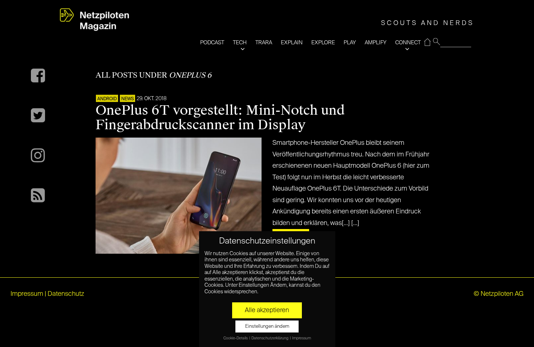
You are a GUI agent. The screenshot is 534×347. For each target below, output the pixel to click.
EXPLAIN (292, 42)
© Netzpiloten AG (498, 294)
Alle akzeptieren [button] (267, 310)
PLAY (350, 42)
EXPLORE (323, 42)
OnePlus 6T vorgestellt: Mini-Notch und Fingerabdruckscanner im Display (220, 117)
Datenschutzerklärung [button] (270, 338)
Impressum (27, 294)
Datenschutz (66, 294)
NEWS (127, 99)
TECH (240, 42)
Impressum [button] (301, 338)
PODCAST (212, 42)
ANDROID (107, 99)
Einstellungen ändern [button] (267, 326)
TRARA (263, 42)
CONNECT (408, 42)
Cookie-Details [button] (235, 338)
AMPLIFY (376, 42)
